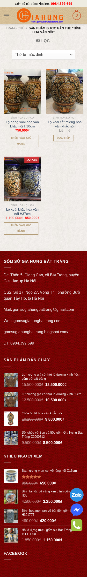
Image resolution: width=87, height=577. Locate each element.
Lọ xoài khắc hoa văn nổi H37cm (22, 211)
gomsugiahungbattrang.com (37, 321)
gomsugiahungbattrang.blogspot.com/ (36, 332)
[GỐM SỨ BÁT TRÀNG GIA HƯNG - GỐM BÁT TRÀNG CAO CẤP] (39, 15)
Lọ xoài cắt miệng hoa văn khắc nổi (65, 124)
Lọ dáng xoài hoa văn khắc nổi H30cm (22, 124)
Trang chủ (15, 28)
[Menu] (6, 15)
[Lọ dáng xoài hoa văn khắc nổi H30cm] (22, 91)
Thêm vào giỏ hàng (21, 140)
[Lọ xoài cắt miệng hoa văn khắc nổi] (64, 91)
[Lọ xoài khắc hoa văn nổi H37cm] (22, 179)
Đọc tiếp (63, 137)
